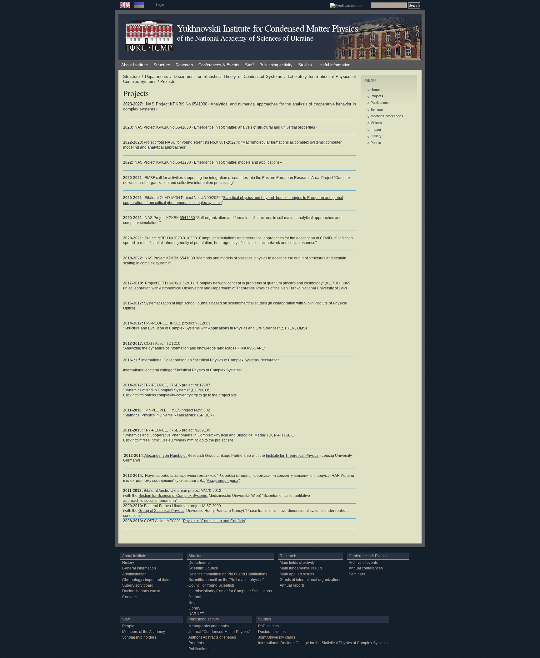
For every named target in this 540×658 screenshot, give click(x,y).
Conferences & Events (218, 65)
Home (375, 89)
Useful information (334, 65)
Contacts (129, 597)
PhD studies (268, 626)
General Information (139, 568)
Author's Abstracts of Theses (212, 637)
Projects (377, 96)
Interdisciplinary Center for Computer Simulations (230, 591)
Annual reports (292, 585)
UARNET (196, 614)
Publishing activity (275, 65)
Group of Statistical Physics (161, 510)
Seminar (377, 109)
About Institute (134, 65)
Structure (161, 65)
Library (194, 608)
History (128, 562)
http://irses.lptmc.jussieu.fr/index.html (163, 440)
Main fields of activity (297, 562)
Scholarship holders (139, 637)
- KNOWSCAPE (194, 348)
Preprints (196, 643)
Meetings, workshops (387, 116)
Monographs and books (208, 626)
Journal (194, 597)
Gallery (376, 136)
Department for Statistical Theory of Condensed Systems (228, 76)
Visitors (376, 123)
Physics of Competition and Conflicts (214, 521)
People (376, 143)
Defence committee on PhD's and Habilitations (227, 574)
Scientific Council (203, 568)
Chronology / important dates (146, 580)
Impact (376, 129)
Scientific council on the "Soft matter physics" (226, 580)
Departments (156, 76)
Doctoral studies (272, 632)
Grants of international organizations (310, 580)
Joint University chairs (276, 637)
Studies (305, 65)
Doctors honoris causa (141, 591)
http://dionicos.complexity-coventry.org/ (165, 395)
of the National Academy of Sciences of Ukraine (245, 38)
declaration (270, 360)
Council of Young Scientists (211, 585)
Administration (134, 574)
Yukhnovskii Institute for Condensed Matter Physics (267, 28)
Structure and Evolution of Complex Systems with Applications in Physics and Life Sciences (201, 328)
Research (184, 65)
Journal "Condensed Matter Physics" (219, 632)
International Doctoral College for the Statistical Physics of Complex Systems (323, 643)
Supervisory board (137, 585)
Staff (249, 65)
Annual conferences (366, 568)
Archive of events (363, 562)
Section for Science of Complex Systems (172, 495)
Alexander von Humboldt (166, 455)
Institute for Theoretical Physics (292, 455)
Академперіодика (222, 480)
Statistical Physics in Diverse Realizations (159, 415)
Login (160, 5)
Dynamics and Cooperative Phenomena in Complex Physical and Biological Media (194, 435)
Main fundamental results (301, 568)
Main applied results (297, 574)
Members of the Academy (143, 632)
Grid (192, 602)
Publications (380, 103)
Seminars (357, 574)
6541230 (187, 218)
